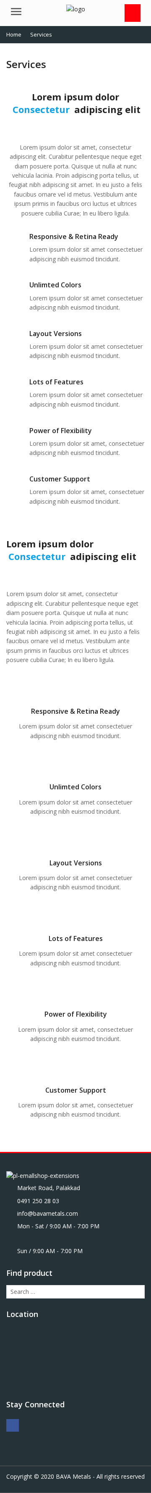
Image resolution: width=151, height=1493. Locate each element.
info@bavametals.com (47, 1213)
